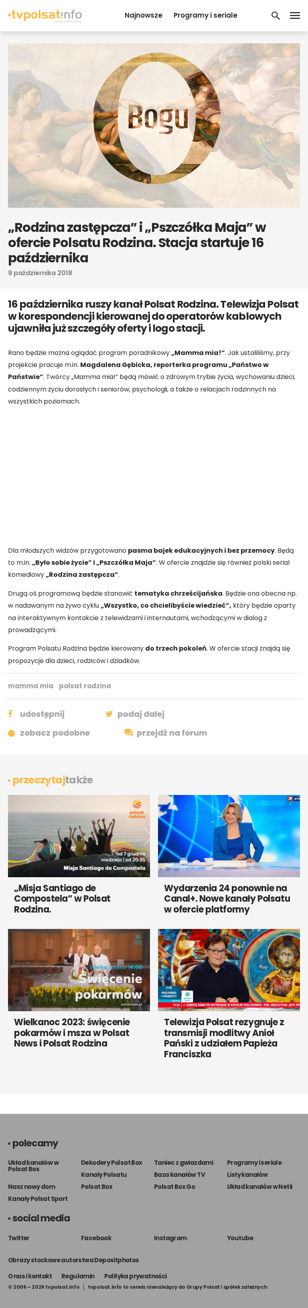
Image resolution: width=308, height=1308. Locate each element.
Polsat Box (96, 1186)
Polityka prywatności (135, 1276)
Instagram (170, 1238)
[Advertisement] (154, 476)
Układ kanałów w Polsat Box (33, 1165)
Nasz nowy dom (31, 1186)
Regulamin (78, 1276)
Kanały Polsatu (104, 1174)
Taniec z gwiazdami (183, 1162)
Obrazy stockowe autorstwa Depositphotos (73, 1260)
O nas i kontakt (30, 1276)
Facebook (96, 1238)
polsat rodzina (85, 686)
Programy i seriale (205, 15)
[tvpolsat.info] (45, 20)
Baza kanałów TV (179, 1174)
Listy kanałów (247, 1174)
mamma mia (30, 686)
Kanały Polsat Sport (38, 1198)
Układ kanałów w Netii (259, 1186)
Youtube (240, 1238)
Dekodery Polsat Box (111, 1162)
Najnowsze (143, 15)
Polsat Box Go (174, 1186)
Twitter (19, 1238)
